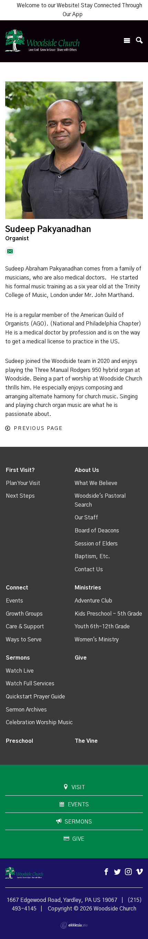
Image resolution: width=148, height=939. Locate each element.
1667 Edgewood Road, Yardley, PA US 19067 (62, 900)
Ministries (88, 587)
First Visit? (20, 470)
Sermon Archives (26, 709)
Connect (17, 587)
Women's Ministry (97, 639)
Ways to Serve (24, 639)
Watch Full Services (30, 683)
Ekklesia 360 (74, 925)
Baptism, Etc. (92, 556)
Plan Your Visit (23, 483)
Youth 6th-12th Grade (102, 626)
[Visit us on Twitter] (117, 872)
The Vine (86, 741)
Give (81, 658)
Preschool (19, 741)
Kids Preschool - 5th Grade (108, 614)
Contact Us (89, 569)
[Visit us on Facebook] (106, 872)
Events (14, 601)
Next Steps (20, 496)
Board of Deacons (97, 530)
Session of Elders (96, 543)
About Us (87, 470)
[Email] (10, 251)
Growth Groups (24, 614)
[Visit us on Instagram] (128, 872)
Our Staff (86, 517)
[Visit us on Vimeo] (139, 872)
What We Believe (96, 483)
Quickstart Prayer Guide (35, 696)
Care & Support (25, 626)
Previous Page (38, 428)
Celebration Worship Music (39, 722)
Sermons (18, 658)
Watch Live (20, 671)
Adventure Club (93, 601)
